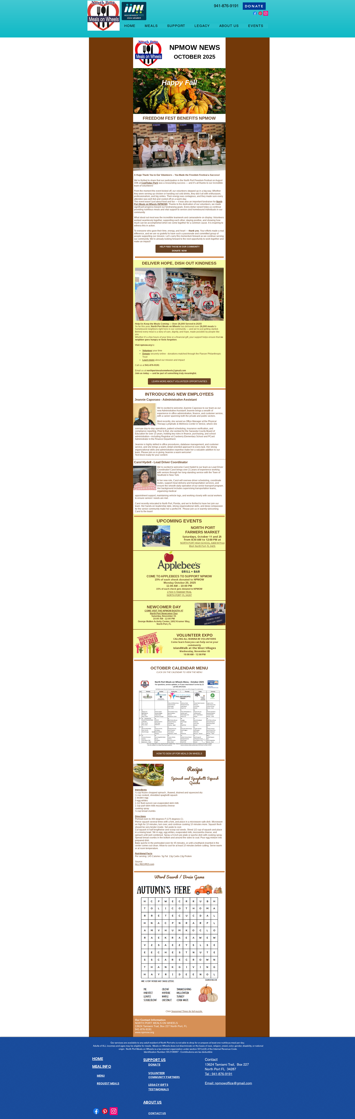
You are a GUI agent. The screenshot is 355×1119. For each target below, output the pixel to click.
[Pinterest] (260, 13)
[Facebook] (255, 13)
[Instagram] (265, 13)
